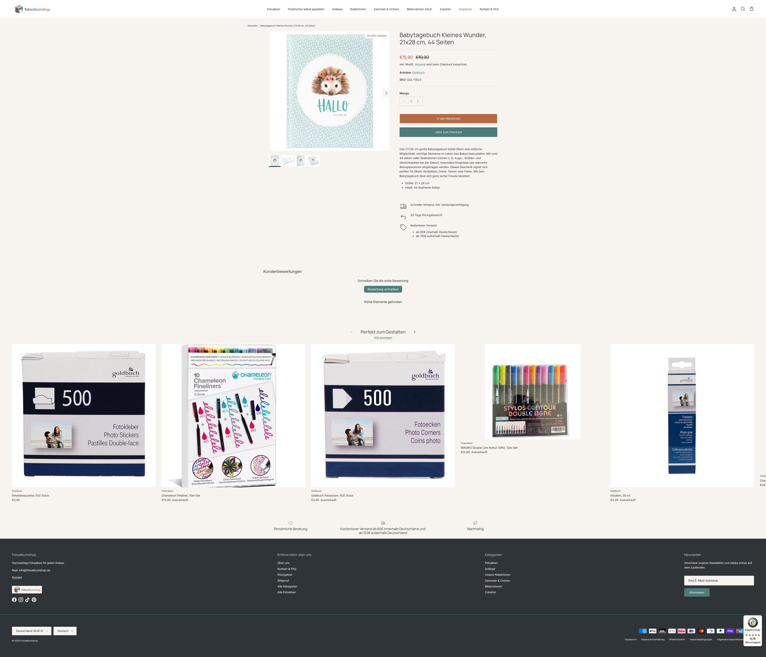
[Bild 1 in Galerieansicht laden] (330, 91)
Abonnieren (696, 592)
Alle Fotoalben (286, 592)
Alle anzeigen (383, 337)
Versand (420, 64)
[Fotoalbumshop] (32, 9)
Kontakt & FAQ (489, 9)
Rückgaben (284, 574)
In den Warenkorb (448, 118)
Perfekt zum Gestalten (383, 331)
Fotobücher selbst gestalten (306, 9)
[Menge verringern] (403, 101)
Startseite (252, 25)
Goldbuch (418, 72)
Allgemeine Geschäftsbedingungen (735, 639)
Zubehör (445, 9)
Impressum (631, 639)
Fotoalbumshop (29, 640)
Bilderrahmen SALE (419, 9)
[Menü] (759, 617)
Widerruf (283, 580)
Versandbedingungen (701, 639)
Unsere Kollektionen (497, 574)
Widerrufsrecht (677, 639)
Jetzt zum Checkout (448, 132)
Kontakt (17, 577)
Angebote (465, 9)
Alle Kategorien (287, 586)
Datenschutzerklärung (653, 639)
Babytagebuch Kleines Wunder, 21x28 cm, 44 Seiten (288, 25)
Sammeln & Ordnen (386, 9)
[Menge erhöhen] (419, 101)
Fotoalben (273, 9)
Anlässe (337, 9)
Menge (404, 93)
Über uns (283, 563)
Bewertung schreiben (383, 289)
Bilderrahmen (493, 586)
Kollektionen (358, 9)
